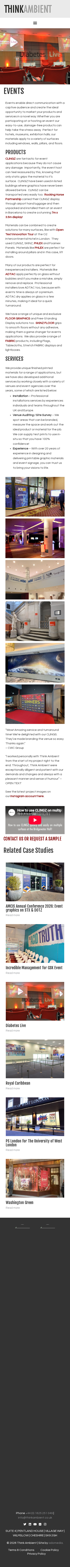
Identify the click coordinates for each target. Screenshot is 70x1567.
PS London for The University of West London (34, 1143)
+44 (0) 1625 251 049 (39, 1513)
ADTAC (10, 274)
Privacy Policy (36, 1553)
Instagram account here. (27, 796)
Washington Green (19, 1202)
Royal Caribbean (18, 1083)
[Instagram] (45, 1524)
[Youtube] (35, 1524)
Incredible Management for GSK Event (34, 967)
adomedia (56, 1542)
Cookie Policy (50, 1549)
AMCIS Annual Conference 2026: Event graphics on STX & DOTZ (34, 908)
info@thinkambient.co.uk (35, 1517)
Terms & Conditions (21, 1549)
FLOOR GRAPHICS (17, 318)
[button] (35, 23)
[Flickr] (40, 1524)
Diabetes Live (16, 1025)
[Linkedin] (30, 1524)
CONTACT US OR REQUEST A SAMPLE (32, 839)
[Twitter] (25, 1524)
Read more (13, 915)
